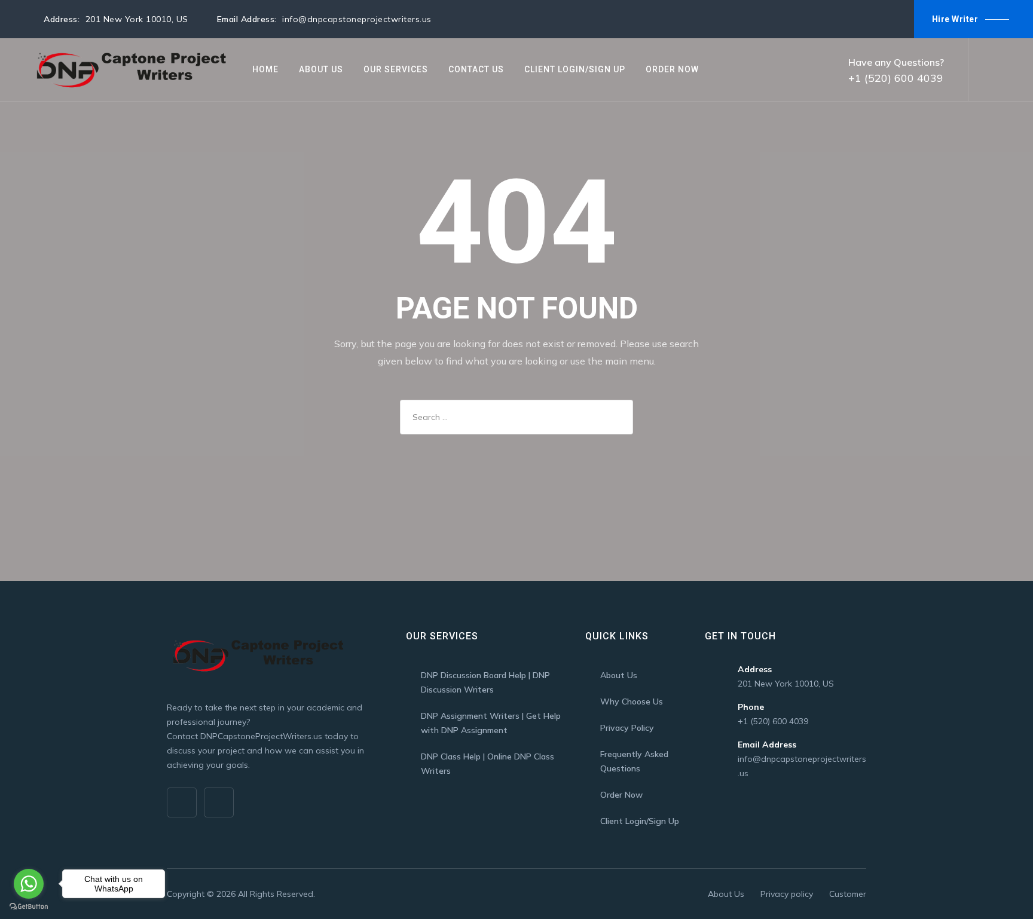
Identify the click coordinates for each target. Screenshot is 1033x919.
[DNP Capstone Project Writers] (129, 69)
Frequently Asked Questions (634, 761)
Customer (847, 894)
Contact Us (476, 69)
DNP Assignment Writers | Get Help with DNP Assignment (491, 723)
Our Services (395, 69)
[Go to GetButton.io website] (29, 907)
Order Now (672, 69)
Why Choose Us (631, 701)
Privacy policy (786, 894)
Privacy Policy (627, 727)
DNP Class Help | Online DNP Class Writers (487, 763)
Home (265, 69)
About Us (321, 69)
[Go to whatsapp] (29, 884)
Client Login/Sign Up (574, 69)
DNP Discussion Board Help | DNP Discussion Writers (485, 682)
